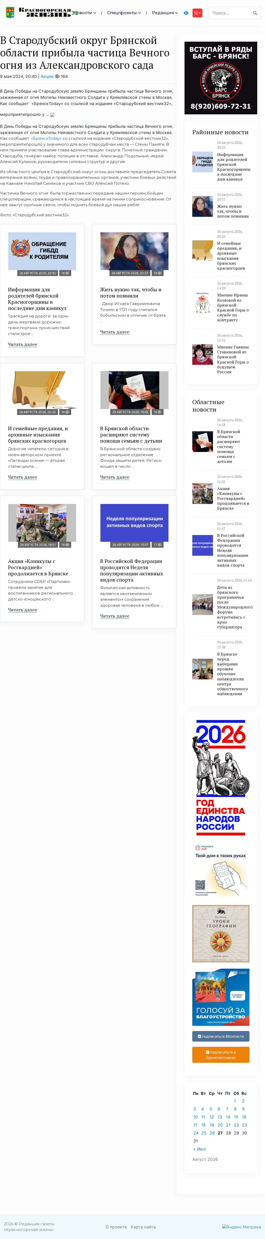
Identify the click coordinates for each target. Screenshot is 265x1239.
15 (236, 1116)
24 (195, 1133)
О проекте (116, 1226)
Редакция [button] (163, 12)
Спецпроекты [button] (122, 12)
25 (204, 1133)
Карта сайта (143, 1226)
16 (244, 1116)
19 (212, 1124)
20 (220, 1124)
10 (195, 1116)
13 (220, 1116)
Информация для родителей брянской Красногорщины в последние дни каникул (37, 298)
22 (236, 1124)
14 (228, 1116)
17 (195, 1124)
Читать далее (22, 344)
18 (203, 1124)
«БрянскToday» (46, 138)
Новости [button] (82, 12)
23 (244, 1124)
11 (203, 1116)
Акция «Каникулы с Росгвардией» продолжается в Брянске (38, 567)
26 (212, 1133)
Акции (47, 76)
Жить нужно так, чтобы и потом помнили (130, 292)
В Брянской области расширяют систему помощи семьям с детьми (131, 434)
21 (228, 1124)
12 (212, 1116)
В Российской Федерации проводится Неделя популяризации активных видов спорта (131, 570)
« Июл (199, 1149)
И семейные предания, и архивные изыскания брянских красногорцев (38, 434)
